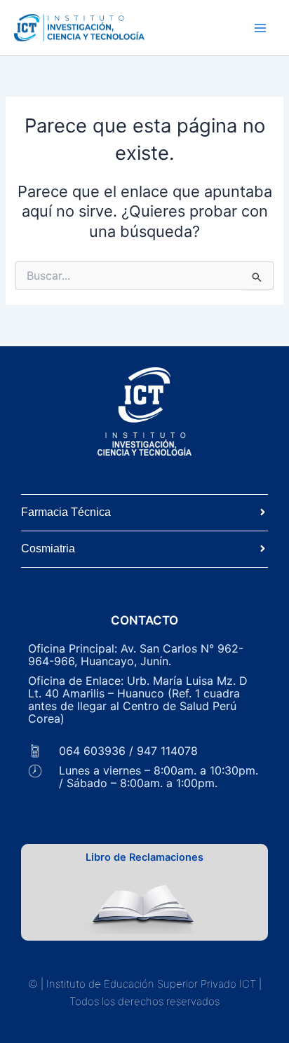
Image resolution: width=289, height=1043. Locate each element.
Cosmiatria (48, 548)
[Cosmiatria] (262, 549)
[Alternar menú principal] (260, 28)
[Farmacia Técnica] (262, 513)
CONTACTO (144, 620)
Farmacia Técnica (66, 512)
